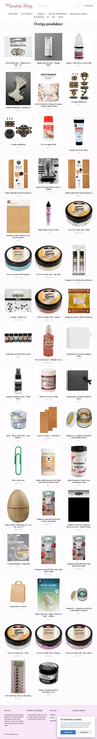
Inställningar (84, 732)
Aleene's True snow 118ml (48, 397)
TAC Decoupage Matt (48, 145)
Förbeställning (39, 17)
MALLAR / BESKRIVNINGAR (58, 14)
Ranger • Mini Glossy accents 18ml (78, 63)
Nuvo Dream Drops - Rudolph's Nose (48, 360)
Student (60, 17)
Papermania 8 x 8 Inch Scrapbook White (79, 355)
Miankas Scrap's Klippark (78, 14)
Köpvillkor (53, 715)
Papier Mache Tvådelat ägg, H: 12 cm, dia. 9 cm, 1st (18, 526)
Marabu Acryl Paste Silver (78, 151)
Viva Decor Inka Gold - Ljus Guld (48, 275)
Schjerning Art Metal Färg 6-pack (18, 354)
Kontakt (52, 718)
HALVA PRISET (13, 14)
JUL (48, 17)
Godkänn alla (68, 732)
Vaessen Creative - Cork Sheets (48, 436)
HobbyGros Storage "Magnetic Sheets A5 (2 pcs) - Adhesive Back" (78, 526)
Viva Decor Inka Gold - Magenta (48, 653)
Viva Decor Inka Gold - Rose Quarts (79, 653)
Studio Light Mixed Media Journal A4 (78, 193)
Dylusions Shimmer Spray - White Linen (18, 398)
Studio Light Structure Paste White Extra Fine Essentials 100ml (48, 482)
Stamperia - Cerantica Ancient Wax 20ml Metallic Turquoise (78, 610)
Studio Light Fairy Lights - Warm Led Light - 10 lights (48, 616)
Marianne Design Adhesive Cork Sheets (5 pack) (18, 237)
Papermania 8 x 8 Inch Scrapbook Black (79, 398)
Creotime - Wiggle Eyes (18, 317)
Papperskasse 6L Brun (18, 607)
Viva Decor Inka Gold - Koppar (48, 317)
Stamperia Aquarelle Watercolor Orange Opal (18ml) (48, 521)
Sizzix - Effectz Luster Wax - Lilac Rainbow (18, 437)
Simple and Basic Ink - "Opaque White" (48, 64)
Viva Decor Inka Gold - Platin (79, 230)
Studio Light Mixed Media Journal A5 (18, 193)
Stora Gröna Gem (18, 481)
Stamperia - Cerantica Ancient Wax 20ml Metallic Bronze (78, 437)
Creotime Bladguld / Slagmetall (18, 564)
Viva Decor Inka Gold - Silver (18, 653)
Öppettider (53, 721)
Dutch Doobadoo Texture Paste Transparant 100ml (78, 482)
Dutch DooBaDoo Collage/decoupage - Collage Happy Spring (48, 105)
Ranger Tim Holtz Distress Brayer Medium (48, 189)
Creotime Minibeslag (78, 102)
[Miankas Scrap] (26, 6)
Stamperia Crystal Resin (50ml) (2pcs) (78, 281)
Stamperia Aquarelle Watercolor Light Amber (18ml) (48, 571)
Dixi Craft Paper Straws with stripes (18, 696)
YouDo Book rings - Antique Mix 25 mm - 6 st (18, 64)
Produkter (40, 14)
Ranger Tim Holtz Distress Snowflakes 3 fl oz (48, 691)
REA (53, 17)
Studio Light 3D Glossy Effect (48, 230)
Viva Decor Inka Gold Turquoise (18, 275)
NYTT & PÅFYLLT (26, 14)
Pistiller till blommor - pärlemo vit (18, 108)
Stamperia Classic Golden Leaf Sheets (78, 317)
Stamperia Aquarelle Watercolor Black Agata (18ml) (78, 565)
